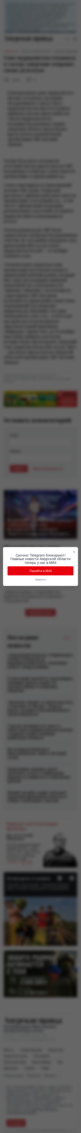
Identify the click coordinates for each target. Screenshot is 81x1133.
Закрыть (40, 579)
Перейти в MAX (40, 571)
